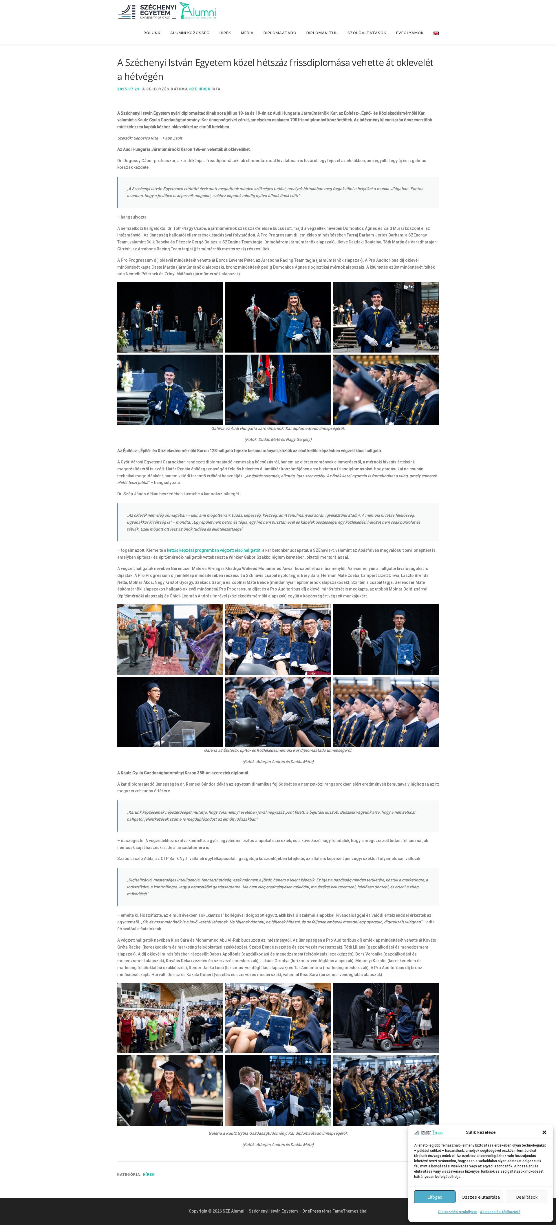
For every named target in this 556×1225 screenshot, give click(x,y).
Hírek (225, 33)
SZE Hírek (200, 89)
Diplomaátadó (280, 33)
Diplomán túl (322, 33)
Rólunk (152, 33)
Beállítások (526, 1197)
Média (247, 33)
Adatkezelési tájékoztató (500, 1212)
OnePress (311, 1211)
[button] (544, 1132)
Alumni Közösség (190, 33)
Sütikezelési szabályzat (457, 1212)
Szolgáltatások (367, 33)
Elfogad (434, 1197)
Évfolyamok (410, 33)
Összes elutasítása (481, 1197)
